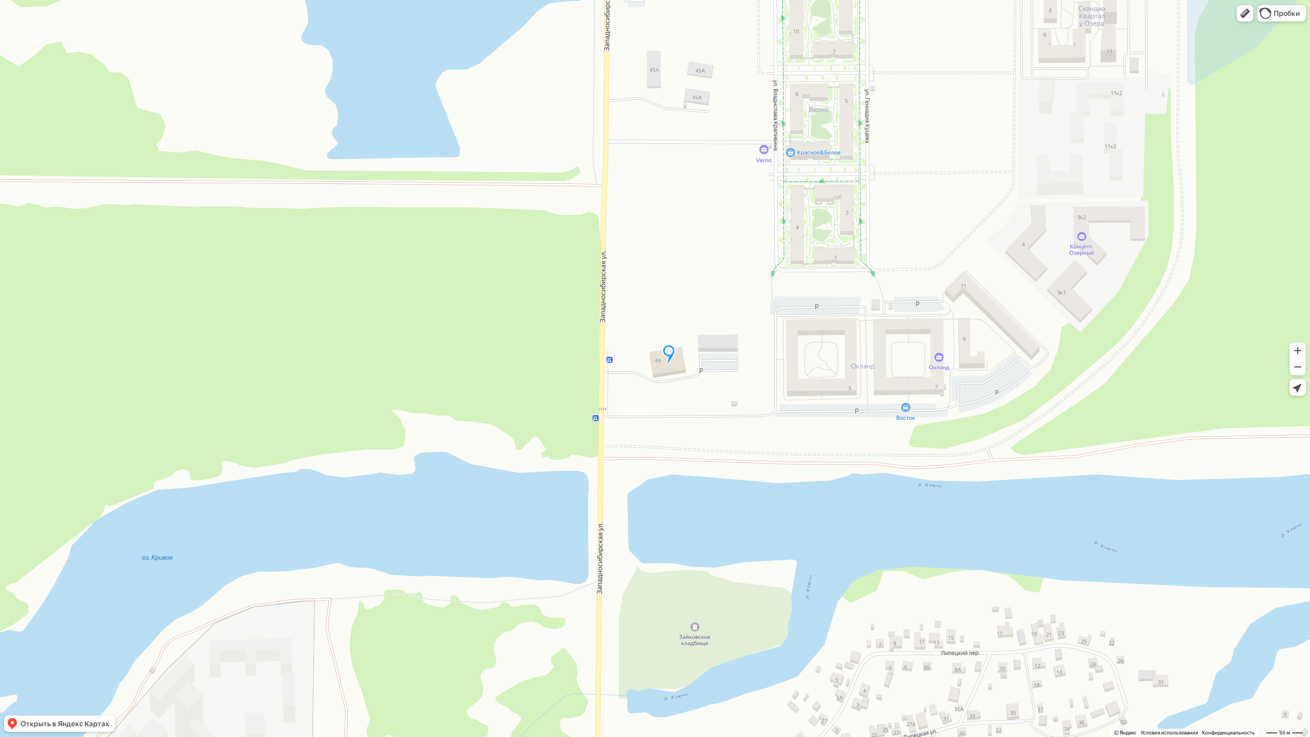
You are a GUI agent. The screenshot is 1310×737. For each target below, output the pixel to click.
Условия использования (1169, 732)
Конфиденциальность (1228, 732)
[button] (1245, 13)
